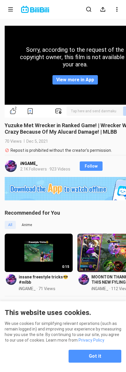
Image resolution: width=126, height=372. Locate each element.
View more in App (75, 79)
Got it (95, 356)
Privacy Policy (91, 340)
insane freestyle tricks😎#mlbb (43, 280)
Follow (91, 166)
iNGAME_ (29, 163)
